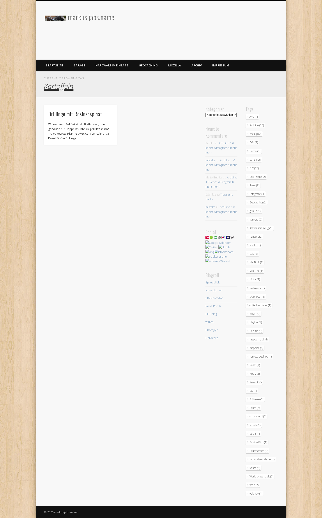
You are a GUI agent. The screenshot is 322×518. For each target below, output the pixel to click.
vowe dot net (213, 290)
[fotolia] (215, 238)
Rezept (255, 382)
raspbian (256, 348)
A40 (253, 117)
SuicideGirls (258, 442)
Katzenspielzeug (260, 228)
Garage (79, 65)
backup (255, 134)
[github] (224, 247)
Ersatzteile (257, 177)
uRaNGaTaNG (214, 298)
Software (256, 399)
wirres (209, 322)
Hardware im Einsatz (112, 65)
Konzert (255, 237)
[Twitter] (211, 247)
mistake (210, 160)
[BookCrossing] (215, 256)
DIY (254, 168)
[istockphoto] (224, 252)
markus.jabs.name (91, 17)
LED (253, 254)
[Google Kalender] (218, 243)
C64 (253, 142)
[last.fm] (207, 238)
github (254, 211)
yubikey (255, 493)
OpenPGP (257, 297)
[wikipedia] (232, 238)
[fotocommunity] (219, 238)
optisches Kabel (260, 305)
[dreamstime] (211, 238)
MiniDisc (256, 271)
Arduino (256, 125)
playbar (255, 322)
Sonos (254, 408)
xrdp (253, 485)
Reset (254, 365)
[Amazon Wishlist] (217, 261)
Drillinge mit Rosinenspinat (75, 114)
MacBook (256, 262)
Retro (254, 374)
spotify (254, 425)
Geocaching (148, 65)
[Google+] (228, 238)
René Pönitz (213, 306)
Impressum (220, 65)
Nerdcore (211, 338)
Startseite (54, 65)
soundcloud (257, 416)
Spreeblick (212, 282)
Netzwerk (257, 288)
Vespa (254, 468)
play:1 (254, 314)
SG (253, 391)
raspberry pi (258, 339)
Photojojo (211, 330)
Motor (254, 279)
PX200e (255, 331)
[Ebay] (224, 238)
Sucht (254, 434)
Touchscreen (258, 451)
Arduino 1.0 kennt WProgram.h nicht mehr (221, 147)
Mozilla (174, 65)
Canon (254, 160)
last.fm (255, 245)
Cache (254, 151)
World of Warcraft (261, 476)
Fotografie (256, 194)
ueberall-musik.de (261, 459)
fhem (254, 185)
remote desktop (260, 356)
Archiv (196, 65)
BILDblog (211, 314)
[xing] (209, 252)
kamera (255, 219)
